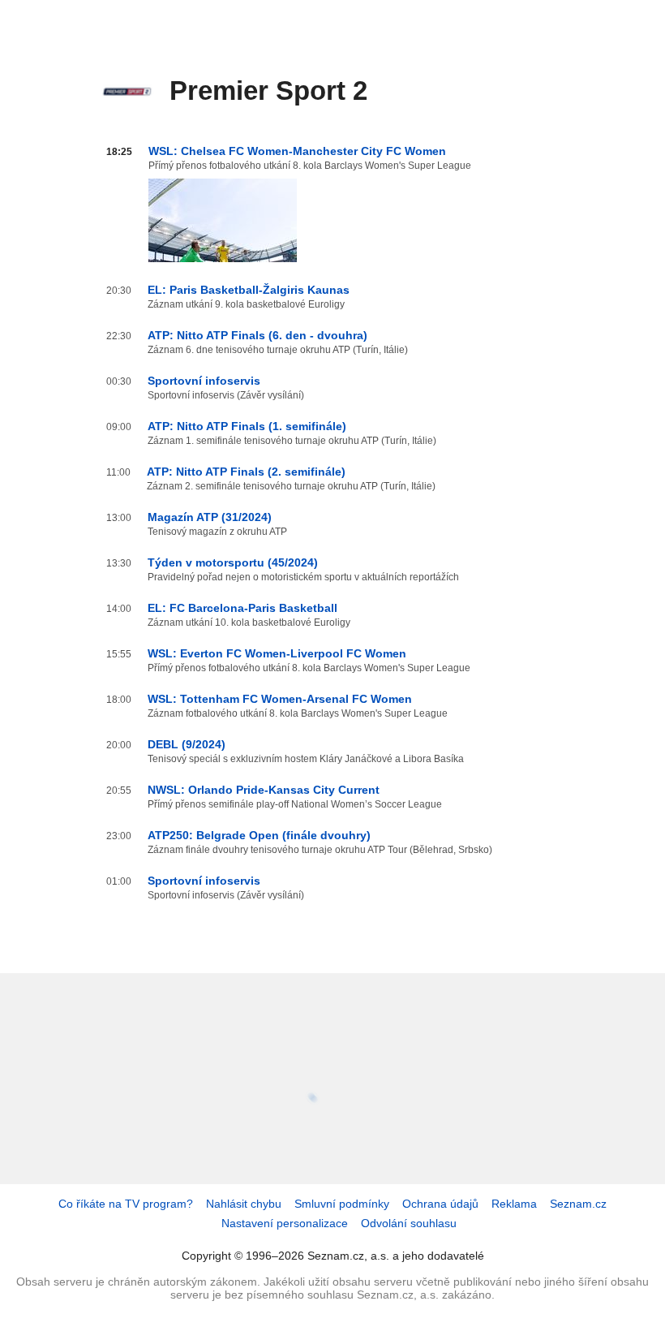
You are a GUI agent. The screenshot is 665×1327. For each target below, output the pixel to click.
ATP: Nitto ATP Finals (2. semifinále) (246, 471)
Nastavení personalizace (284, 1223)
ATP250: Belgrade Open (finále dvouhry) (259, 835)
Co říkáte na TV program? (125, 1203)
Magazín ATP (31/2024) (210, 517)
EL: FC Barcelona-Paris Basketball (242, 607)
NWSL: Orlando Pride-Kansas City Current (264, 789)
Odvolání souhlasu (409, 1223)
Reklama (514, 1203)
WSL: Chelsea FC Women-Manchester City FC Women (297, 150)
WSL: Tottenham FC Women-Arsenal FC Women (280, 698)
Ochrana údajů (440, 1203)
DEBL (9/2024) (186, 744)
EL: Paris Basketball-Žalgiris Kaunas (249, 289)
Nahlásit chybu (243, 1203)
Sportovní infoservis (204, 380)
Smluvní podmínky (341, 1203)
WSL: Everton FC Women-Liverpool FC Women (277, 653)
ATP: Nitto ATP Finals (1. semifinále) (247, 426)
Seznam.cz (578, 1203)
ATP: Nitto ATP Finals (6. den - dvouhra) (257, 335)
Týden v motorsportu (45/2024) (233, 562)
